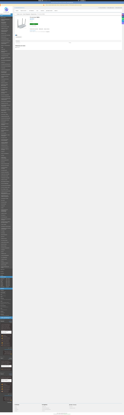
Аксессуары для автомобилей (5, 185)
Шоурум (2, 275)
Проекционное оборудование (6, 60)
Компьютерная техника (5, 242)
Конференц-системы (4, 28)
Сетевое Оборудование (5, 255)
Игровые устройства (4, 82)
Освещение (3, 205)
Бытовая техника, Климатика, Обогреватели (5, 110)
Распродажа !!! (3, 121)
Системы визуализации (5, 38)
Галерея (16, 410)
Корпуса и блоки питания (5, 163)
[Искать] (12, 14)
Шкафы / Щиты (3, 128)
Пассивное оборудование (5, 247)
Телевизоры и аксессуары (5, 177)
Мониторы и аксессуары (5, 165)
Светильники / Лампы (4, 114)
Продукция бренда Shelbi (5, 116)
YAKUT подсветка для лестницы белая (5, 332)
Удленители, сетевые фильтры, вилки (4, 85)
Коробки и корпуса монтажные (4, 92)
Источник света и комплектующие (4, 72)
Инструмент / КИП (4, 137)
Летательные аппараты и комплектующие (5, 43)
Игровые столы (3, 33)
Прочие (2, 251)
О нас (37, 10)
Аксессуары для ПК (4, 170)
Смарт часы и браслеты (5, 153)
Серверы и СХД (3, 253)
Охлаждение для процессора (5, 64)
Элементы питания (4, 179)
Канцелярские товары (4, 198)
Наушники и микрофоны (5, 172)
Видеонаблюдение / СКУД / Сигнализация (5, 135)
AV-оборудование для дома (5, 53)
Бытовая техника (4, 202)
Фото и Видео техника (4, 189)
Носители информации (4, 183)
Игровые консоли (4, 238)
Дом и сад (2, 236)
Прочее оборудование (4, 126)
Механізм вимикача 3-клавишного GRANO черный (6, 380)
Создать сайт (45, 0)
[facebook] (15, 35)
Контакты (42, 10)
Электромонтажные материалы (4, 90)
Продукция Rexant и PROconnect (4, 51)
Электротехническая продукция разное (4, 31)
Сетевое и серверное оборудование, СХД (4, 143)
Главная (17, 10)
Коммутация (3, 49)
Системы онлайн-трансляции (5, 35)
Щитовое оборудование (5, 94)
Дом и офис (3, 200)
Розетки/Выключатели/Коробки (5, 131)
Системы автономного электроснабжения (4, 140)
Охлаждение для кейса (4, 55)
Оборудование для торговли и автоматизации (6, 228)
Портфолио (2, 273)
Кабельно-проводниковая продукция (5, 20)
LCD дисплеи (3, 67)
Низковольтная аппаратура (5, 118)
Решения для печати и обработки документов (5, 196)
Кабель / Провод (3, 112)
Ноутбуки (2, 155)
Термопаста (3, 62)
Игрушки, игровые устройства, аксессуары (6, 219)
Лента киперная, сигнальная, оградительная (5, 105)
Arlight (2, 47)
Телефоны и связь (4, 259)
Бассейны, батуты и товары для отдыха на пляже (5, 222)
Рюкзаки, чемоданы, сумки (5, 187)
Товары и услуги (3, 17)
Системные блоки (4, 24)
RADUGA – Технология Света (5, 45)
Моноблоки (3, 161)
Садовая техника (4, 213)
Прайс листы (44, 406)
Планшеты (3, 151)
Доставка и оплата (49, 10)
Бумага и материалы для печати (5, 267)
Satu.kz (66, 413)
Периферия (3, 249)
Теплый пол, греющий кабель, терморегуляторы (5, 99)
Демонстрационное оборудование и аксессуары (5, 193)
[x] (16, 35)
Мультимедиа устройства (5, 181)
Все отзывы (9, 402)
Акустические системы (4, 175)
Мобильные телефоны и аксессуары (5, 149)
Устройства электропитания (5, 96)
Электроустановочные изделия (4, 77)
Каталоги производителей (46, 409)
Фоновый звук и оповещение (5, 40)
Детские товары (3, 264)
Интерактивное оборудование (3, 22)
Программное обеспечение (5, 74)
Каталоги (2, 271)
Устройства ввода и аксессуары (4, 168)
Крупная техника (4, 244)
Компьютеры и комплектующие (3, 158)
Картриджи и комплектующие (6, 226)
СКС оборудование (4, 257)
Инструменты (3, 215)
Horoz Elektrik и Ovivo (4, 87)
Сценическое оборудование (5, 69)
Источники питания (4, 240)
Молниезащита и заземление (5, 101)
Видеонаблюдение (4, 234)
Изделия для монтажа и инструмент (4, 124)
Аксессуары (3, 232)
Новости (55, 10)
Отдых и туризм (3, 224)
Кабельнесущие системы (5, 26)
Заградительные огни (4, 103)
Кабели (2, 207)
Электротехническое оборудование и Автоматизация (4, 210)
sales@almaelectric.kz (4, 309)
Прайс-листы (3, 269)
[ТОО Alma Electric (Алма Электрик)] (6, 9)
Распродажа (3, 80)
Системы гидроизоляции (5, 107)
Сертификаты (31, 10)
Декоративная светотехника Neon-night (5, 58)
